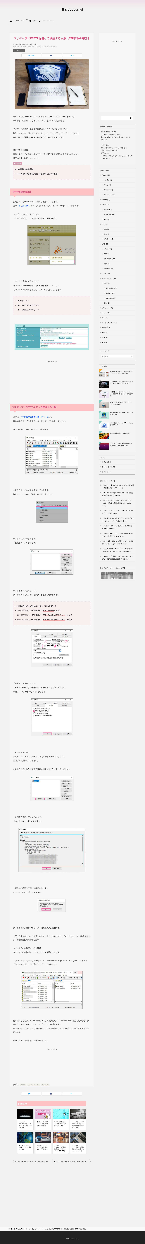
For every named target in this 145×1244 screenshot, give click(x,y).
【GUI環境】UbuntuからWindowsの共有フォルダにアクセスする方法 (121, 444)
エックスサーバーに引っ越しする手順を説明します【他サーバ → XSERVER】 (60, 1148)
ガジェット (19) (107, 308)
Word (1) (107, 219)
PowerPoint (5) (109, 214)
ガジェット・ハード (48, 21)
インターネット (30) (109, 278)
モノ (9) (104, 318)
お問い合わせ (106, 462)
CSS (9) (107, 254)
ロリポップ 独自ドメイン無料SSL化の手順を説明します (60, 1123)
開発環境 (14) (108, 268)
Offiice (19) (106, 204)
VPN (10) (107, 283)
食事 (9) (104, 342)
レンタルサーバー (18, 21)
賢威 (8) (107, 264)
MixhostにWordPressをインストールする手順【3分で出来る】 (25, 1124)
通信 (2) (107, 303)
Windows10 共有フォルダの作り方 (120, 433)
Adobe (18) (106, 175)
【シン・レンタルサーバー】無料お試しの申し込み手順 (43, 1123)
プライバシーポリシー (109, 467)
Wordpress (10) (109, 259)
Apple (34, 21)
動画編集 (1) (106, 327)
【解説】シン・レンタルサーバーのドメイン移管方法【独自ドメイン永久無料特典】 (121, 394)
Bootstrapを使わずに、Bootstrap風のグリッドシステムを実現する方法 (121, 372)
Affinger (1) (108, 249)
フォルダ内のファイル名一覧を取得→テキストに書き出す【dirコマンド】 (121, 382)
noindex (22, 1085)
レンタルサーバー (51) (109, 323)
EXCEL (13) (108, 209)
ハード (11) (106, 313)
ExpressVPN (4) (111, 288)
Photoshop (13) (109, 195)
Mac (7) (106, 234)
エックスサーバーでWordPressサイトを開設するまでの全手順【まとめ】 (78, 1124)
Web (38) (105, 244)
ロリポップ (45, 1085)
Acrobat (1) (108, 180)
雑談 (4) (104, 332)
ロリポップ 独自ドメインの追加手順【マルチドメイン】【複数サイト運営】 (72, 1161)
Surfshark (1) (110, 298)
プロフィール (106, 472)
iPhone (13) (106, 200)
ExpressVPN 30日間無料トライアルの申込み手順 (121, 413)
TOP (17, 1229)
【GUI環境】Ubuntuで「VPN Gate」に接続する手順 (121, 424)
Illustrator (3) (108, 190)
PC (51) (104, 224)
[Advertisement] (52, 378)
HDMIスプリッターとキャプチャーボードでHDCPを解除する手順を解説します (116, 503)
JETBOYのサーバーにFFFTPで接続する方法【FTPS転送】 (43, 1147)
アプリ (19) (106, 273)
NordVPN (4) (110, 293)
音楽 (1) (104, 337)
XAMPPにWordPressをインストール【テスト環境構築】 (120, 403)
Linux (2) (107, 229)
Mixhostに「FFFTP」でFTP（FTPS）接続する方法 (25, 1147)
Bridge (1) (107, 185)
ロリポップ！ (24, 206)
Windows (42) (108, 239)
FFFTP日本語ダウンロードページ (34, 417)
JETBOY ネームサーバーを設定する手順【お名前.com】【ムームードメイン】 (78, 1148)
